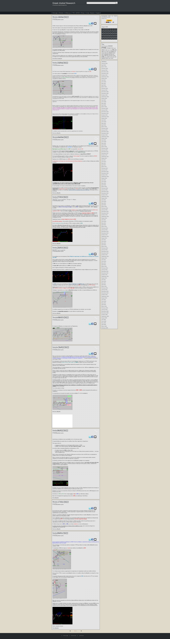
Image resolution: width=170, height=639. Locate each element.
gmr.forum (81, 635)
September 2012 (105, 256)
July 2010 (104, 299)
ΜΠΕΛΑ (103, 55)
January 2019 (104, 130)
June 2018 (104, 141)
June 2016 (104, 181)
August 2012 (104, 258)
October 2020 (104, 95)
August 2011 (104, 278)
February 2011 (105, 288)
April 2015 (104, 204)
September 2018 (105, 136)
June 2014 (104, 221)
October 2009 (104, 314)
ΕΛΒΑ (105, 51)
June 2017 (104, 161)
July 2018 (104, 139)
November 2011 (105, 273)
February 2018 (105, 148)
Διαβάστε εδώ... (104, 18)
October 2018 (104, 135)
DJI (104, 46)
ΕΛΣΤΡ (110, 51)
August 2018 (104, 138)
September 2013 (105, 236)
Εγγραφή (98, 12)
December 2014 (105, 211)
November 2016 (105, 173)
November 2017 (105, 153)
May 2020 (104, 103)
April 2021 (104, 85)
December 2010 (105, 291)
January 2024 (104, 63)
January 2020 (104, 110)
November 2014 (105, 213)
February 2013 (105, 248)
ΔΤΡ (103, 51)
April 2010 (104, 304)
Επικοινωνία (73, 635)
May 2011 (104, 283)
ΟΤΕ (103, 56)
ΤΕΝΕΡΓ (106, 58)
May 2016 (104, 183)
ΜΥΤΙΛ (106, 55)
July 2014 (104, 219)
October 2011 (104, 274)
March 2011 (104, 286)
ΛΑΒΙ (105, 54)
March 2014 (104, 226)
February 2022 (105, 68)
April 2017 (104, 164)
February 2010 (105, 307)
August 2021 (104, 78)
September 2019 (105, 116)
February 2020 (105, 108)
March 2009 (104, 326)
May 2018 (104, 143)
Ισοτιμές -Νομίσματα (90, 12)
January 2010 (104, 309)
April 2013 (104, 244)
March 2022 (104, 66)
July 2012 (104, 259)
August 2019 (104, 118)
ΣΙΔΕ (113, 56)
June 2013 (104, 241)
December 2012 (105, 251)
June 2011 (104, 281)
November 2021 (105, 73)
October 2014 (104, 214)
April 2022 (104, 65)
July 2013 (104, 239)
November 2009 (105, 312)
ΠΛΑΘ (111, 56)
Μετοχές (83, 12)
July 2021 (104, 80)
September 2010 (105, 296)
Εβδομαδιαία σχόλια (59, 19)
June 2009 (104, 321)
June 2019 (104, 121)
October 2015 (104, 194)
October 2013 (104, 234)
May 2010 (104, 302)
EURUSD (110, 46)
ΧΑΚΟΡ (112, 58)
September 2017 (105, 156)
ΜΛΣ (113, 54)
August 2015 (104, 198)
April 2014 (104, 224)
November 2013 (105, 233)
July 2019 (104, 120)
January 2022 (104, 70)
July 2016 (104, 179)
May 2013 (104, 243)
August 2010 (104, 297)
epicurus (106, 46)
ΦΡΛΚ (109, 58)
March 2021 (104, 86)
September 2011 (105, 276)
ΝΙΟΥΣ (111, 55)
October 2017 (104, 154)
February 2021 (105, 88)
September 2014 (105, 216)
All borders (61, 12)
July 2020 (104, 100)
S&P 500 (78, 12)
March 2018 (104, 146)
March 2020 (104, 106)
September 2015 (105, 196)
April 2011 (104, 284)
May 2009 (104, 322)
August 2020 (104, 98)
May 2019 (104, 123)
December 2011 (105, 271)
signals (115, 48)
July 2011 (104, 279)
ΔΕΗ (115, 50)
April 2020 (104, 105)
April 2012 (104, 264)
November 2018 (105, 133)
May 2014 (104, 223)
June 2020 (104, 101)
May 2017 (104, 163)
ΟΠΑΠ (114, 55)
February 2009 (105, 327)
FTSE (73, 12)
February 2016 (105, 188)
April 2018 (104, 144)
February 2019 (105, 128)
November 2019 (105, 113)
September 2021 (105, 76)
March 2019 (104, 126)
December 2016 (105, 171)
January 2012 (104, 269)
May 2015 (104, 203)
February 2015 (105, 208)
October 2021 (104, 75)
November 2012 (105, 253)
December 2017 (105, 151)
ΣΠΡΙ (115, 56)
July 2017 (104, 159)
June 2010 (104, 301)
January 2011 (104, 289)
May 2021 (104, 83)
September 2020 (105, 96)
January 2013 (104, 249)
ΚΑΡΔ (103, 54)
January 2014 (104, 229)
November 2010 (105, 292)
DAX (102, 46)
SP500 (103, 50)
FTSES (112, 48)
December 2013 (105, 231)
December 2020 (105, 91)
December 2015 (105, 191)
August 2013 (104, 238)
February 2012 (105, 268)
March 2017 (104, 166)
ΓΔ (113, 50)
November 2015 (105, 193)
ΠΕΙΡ (108, 56)
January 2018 (104, 149)
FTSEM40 (108, 48)
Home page (55, 12)
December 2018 (105, 131)
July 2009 (104, 319)
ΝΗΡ (109, 55)
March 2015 (104, 206)
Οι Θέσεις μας (68, 12)
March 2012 (104, 266)
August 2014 (104, 218)
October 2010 (104, 294)
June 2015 (104, 201)
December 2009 (105, 311)
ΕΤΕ (112, 51)
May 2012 (104, 263)
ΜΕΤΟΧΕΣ (110, 54)
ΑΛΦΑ (106, 50)
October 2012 (104, 254)
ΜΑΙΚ (107, 54)
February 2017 (105, 168)
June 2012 (104, 261)
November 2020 (105, 93)
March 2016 (104, 186)
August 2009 (104, 317)
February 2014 (105, 228)
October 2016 (104, 174)
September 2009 (105, 316)
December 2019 (105, 111)
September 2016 (105, 176)
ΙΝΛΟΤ (110, 53)
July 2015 (104, 199)
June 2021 (104, 81)
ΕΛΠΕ (107, 51)
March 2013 (104, 246)
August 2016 (104, 178)
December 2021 (105, 71)
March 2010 (104, 306)
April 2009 (104, 324)
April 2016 (104, 184)
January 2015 (104, 209)
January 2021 (104, 90)
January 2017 (104, 169)
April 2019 (104, 125)
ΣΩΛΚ (103, 58)
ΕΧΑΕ (115, 51)
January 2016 (104, 189)
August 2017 (104, 158)
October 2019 (104, 115)
